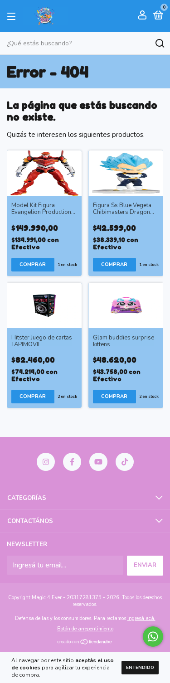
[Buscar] (159, 43)
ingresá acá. (141, 618)
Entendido (140, 667)
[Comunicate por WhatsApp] (153, 636)
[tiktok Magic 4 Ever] (125, 462)
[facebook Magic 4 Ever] (72, 462)
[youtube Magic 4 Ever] (98, 462)
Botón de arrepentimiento (85, 628)
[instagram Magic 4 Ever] (46, 462)
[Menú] (13, 15)
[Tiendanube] (85, 642)
